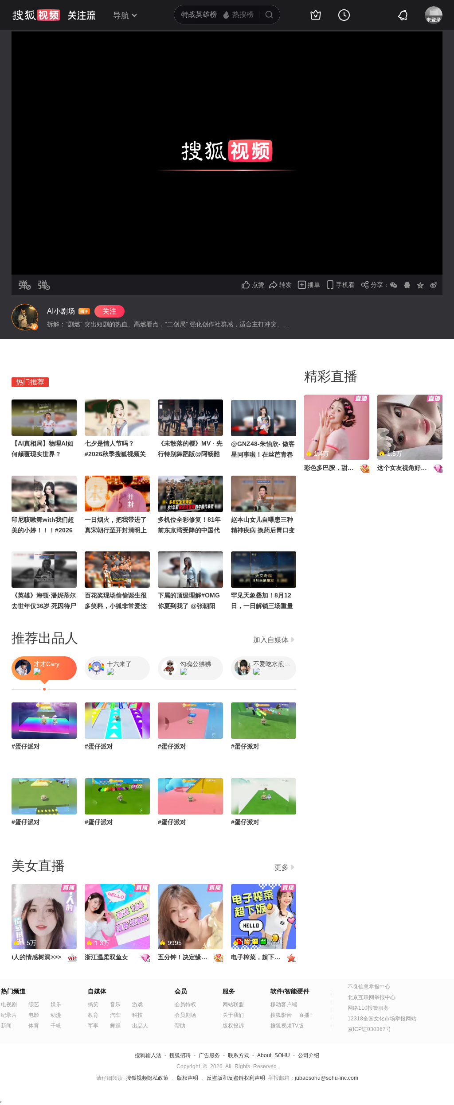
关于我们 (233, 1015)
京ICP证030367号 (369, 1029)
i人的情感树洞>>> (36, 957)
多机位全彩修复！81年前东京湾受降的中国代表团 (189, 530)
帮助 (180, 1026)
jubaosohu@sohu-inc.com (326, 1078)
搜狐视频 (36, 15)
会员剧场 (185, 1015)
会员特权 (185, 1004)
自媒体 (97, 991)
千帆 (56, 1026)
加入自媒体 (271, 640)
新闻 (6, 1026)
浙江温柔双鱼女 (106, 957)
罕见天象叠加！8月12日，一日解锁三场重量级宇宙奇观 (262, 606)
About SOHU (273, 1055)
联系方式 (238, 1055)
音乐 (115, 1004)
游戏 (137, 1004)
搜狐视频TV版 (287, 1026)
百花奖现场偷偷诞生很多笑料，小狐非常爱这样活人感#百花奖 (116, 606)
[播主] (25, 317)
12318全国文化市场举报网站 (382, 1019)
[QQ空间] (420, 285)
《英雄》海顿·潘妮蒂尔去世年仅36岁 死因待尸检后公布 (44, 606)
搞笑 (93, 1004)
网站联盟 (233, 1004)
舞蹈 (115, 1026)
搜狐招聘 (180, 1055)
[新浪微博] (433, 285)
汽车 (115, 1015)
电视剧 (9, 1004)
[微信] (393, 285)
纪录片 (9, 1015)
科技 (137, 1015)
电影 (33, 1015)
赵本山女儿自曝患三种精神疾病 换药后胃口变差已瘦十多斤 (263, 530)
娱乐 (56, 1004)
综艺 (33, 1004)
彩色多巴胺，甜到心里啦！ (341, 467)
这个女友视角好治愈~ (407, 467)
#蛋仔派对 (26, 746)
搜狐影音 (281, 1015)
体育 (33, 1026)
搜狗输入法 (148, 1055)
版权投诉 (233, 1026)
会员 (181, 991)
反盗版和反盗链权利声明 (236, 1078)
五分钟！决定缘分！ (186, 957)
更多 (281, 867)
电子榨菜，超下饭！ (259, 957)
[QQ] (407, 285)
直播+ (306, 1015)
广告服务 (209, 1055)
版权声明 (187, 1078)
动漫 (56, 1015)
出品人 (140, 1026)
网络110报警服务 (368, 1008)
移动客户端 (283, 1004)
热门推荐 (30, 382)
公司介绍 (308, 1055)
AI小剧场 (61, 311)
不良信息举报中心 (369, 987)
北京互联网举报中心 (371, 997)
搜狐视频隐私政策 (147, 1078)
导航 (121, 15)
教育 (93, 1015)
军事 (93, 1026)
